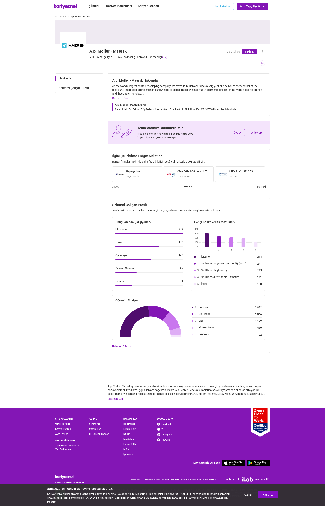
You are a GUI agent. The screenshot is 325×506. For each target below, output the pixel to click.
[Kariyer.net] (69, 477)
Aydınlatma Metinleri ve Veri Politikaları (67, 447)
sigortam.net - (204, 479)
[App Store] (233, 463)
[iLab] (247, 479)
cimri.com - (157, 479)
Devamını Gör (120, 98)
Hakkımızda (129, 424)
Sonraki (261, 186)
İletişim (126, 434)
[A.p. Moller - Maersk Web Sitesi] (262, 63)
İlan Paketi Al (223, 6)
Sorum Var (94, 424)
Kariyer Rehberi (130, 444)
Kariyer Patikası (63, 429)
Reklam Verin (129, 429)
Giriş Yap (256, 132)
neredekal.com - (191, 479)
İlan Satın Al (129, 439)
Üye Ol (237, 132)
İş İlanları (94, 6)
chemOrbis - (148, 479)
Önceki (115, 186)
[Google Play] (258, 463)
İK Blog (126, 449)
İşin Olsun (128, 454)
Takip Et (249, 51)
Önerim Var (95, 429)
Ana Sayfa (60, 16)
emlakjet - (166, 479)
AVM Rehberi (61, 434)
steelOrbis (214, 479)
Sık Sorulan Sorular (99, 434)
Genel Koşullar (62, 424)
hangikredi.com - (178, 479)
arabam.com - (137, 479)
